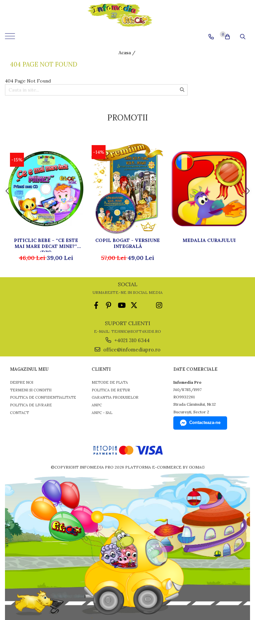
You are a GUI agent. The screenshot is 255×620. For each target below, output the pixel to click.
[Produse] (11, 38)
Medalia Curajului (209, 240)
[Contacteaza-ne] (211, 36)
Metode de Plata (110, 382)
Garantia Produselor (115, 397)
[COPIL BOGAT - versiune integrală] (127, 188)
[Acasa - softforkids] (127, 15)
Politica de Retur (111, 390)
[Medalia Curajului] (209, 188)
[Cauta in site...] (242, 36)
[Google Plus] (146, 305)
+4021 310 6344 (131, 340)
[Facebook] (96, 305)
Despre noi (21, 382)
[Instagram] (159, 305)
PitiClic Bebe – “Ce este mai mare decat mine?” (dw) (46, 244)
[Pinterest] (109, 305)
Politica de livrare (31, 405)
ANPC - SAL (102, 412)
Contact (19, 412)
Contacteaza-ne (204, 422)
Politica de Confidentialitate (43, 397)
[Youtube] (121, 305)
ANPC (97, 405)
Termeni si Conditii (30, 390)
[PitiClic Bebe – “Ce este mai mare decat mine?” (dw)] (45, 188)
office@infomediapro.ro (131, 349)
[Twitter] (134, 305)
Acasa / (128, 53)
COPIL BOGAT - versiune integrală (127, 243)
